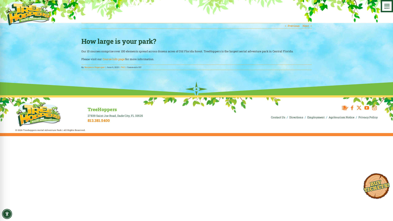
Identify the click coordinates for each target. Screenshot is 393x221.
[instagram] (374, 108)
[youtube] (366, 108)
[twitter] (359, 108)
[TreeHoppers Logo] (38, 103)
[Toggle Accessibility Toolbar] (7, 214)
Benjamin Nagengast (94, 67)
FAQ (123, 67)
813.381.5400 (99, 120)
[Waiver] (345, 108)
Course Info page (114, 59)
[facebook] (352, 108)
